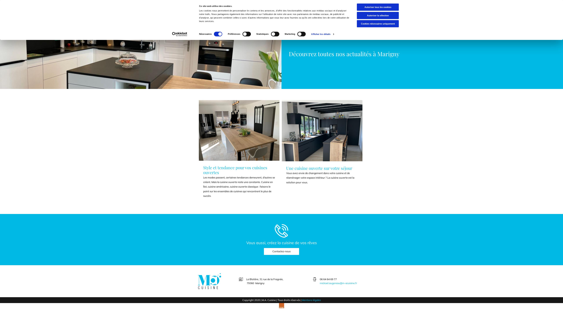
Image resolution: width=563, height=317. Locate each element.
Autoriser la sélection (378, 15)
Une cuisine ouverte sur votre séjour (319, 168)
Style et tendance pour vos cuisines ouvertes (235, 170)
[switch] (247, 34)
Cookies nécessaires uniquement (378, 23)
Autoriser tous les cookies (377, 7)
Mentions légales (311, 300)
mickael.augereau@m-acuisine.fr (338, 283)
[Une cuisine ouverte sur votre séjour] (322, 130)
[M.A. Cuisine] (217, 281)
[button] (281, 251)
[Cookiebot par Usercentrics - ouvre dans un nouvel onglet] (180, 34)
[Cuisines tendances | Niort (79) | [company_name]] (239, 130)
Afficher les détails (320, 34)
